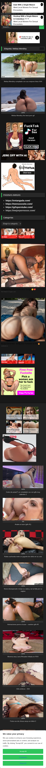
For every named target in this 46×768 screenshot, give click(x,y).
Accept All (23, 751)
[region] (23, 749)
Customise (23, 757)
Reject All (23, 763)
